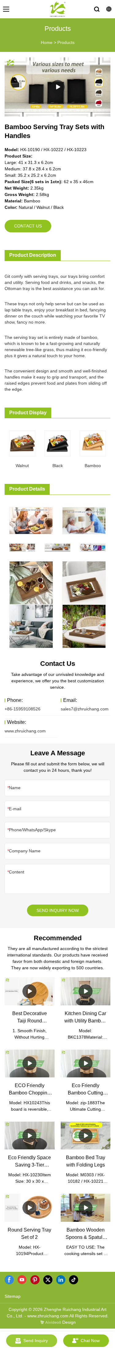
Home (46, 42)
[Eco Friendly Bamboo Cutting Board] (86, 1063)
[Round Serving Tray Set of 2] (30, 1207)
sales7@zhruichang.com (85, 708)
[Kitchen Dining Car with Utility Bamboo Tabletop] (86, 991)
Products (66, 42)
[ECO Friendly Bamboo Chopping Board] (30, 1063)
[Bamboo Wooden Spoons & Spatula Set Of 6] (86, 1207)
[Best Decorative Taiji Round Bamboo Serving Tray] (30, 991)
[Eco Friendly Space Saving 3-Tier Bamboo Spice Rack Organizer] (30, 1135)
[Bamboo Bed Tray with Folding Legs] (86, 1135)
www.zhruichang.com (25, 730)
